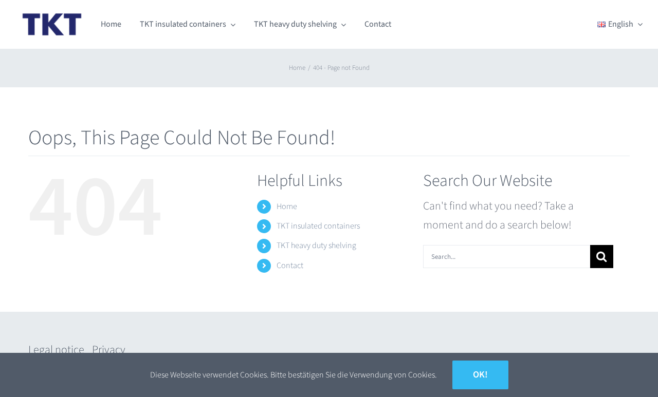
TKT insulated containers (318, 226)
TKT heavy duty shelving (316, 245)
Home (287, 206)
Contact (290, 265)
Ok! (480, 374)
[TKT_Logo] (51, 13)
